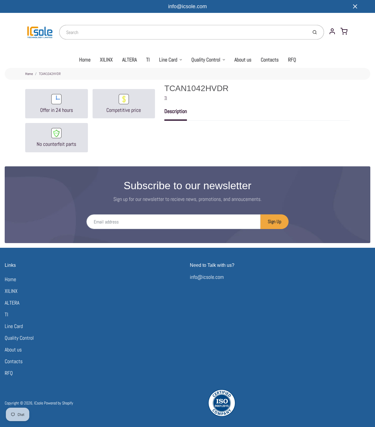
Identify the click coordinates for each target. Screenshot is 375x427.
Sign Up (274, 221)
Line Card (168, 59)
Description (175, 111)
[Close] (355, 6)
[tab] (179, 113)
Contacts (270, 59)
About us (242, 59)
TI (148, 59)
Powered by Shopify (58, 403)
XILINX (106, 59)
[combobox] (183, 32)
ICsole (38, 403)
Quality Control (205, 59)
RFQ (292, 59)
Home (85, 59)
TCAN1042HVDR (50, 73)
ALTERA (129, 59)
